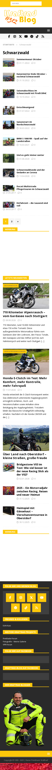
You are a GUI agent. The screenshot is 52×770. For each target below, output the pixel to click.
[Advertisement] (26, 253)
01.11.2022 (24, 63)
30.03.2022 (24, 128)
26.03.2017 (11, 209)
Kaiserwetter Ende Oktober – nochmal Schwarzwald (32, 75)
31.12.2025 (24, 498)
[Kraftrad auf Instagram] (14, 36)
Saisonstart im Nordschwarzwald (26, 123)
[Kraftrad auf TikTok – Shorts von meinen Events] (37, 36)
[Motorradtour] (8, 77)
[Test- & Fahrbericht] (8, 141)
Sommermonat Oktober (29, 59)
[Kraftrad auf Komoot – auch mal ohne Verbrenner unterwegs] (42, 36)
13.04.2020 (24, 176)
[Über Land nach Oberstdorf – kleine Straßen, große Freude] (26, 438)
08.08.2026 (11, 320)
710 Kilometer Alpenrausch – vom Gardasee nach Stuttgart (25, 314)
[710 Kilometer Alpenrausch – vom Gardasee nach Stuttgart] (26, 296)
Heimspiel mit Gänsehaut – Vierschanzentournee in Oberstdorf (32, 513)
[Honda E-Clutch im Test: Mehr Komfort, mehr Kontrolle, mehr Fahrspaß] (26, 362)
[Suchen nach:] (26, 3)
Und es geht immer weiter (30, 155)
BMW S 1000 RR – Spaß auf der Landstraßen (32, 140)
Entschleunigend (25, 107)
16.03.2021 (24, 144)
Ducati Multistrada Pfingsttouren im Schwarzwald (33, 187)
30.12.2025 (24, 522)
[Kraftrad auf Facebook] (9, 36)
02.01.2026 (24, 478)
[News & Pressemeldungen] (8, 188)
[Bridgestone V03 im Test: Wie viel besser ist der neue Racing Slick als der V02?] (8, 467)
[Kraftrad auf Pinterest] (31, 36)
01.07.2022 (24, 111)
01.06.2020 (24, 158)
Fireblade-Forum (10, 638)
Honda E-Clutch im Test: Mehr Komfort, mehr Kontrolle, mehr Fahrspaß (25, 382)
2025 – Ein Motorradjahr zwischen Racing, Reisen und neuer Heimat (32, 491)
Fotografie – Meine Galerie (14, 641)
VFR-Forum (7, 644)
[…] (42, 341)
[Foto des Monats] (8, 62)
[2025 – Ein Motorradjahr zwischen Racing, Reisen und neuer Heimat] (8, 490)
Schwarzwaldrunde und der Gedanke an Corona (31, 171)
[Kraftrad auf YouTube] (26, 36)
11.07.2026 (11, 389)
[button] (48, 30)
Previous (6, 443)
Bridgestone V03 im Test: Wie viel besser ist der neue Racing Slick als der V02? (32, 469)
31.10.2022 (24, 80)
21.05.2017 (11, 192)
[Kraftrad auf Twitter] (20, 36)
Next (45, 443)
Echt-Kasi (7, 625)
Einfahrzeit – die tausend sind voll (32, 204)
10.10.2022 (24, 96)
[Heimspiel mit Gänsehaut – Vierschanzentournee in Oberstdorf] (8, 510)
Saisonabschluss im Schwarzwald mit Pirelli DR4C (32, 92)
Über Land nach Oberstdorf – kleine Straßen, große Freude (25, 456)
